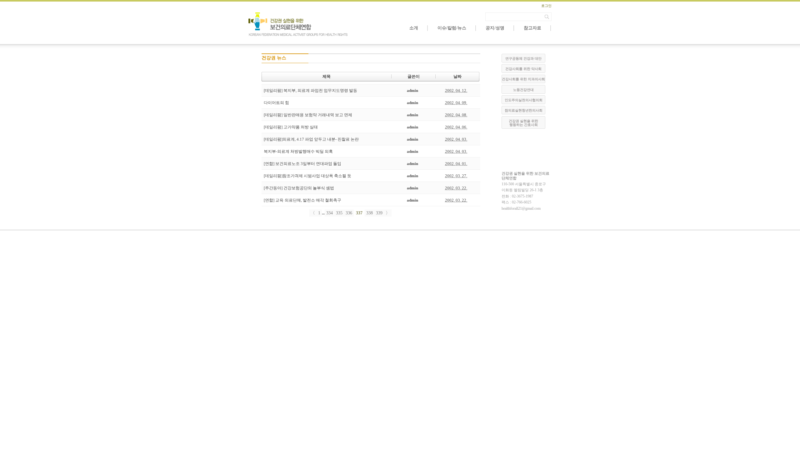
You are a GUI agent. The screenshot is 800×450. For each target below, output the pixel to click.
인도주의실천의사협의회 (523, 100)
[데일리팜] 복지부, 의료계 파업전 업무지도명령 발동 (310, 90)
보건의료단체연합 (298, 24)
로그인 (546, 6)
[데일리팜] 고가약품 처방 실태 (291, 127)
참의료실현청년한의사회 (523, 110)
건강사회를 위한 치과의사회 (523, 79)
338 (369, 213)
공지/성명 (495, 28)
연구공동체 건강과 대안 (523, 58)
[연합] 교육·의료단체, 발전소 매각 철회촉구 (302, 200)
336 (349, 213)
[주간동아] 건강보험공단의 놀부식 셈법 (299, 188)
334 (329, 213)
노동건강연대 (523, 90)
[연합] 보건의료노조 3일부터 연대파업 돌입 (302, 163)
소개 (413, 28)
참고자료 (532, 28)
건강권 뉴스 (274, 57)
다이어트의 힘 (276, 102)
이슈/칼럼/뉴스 (452, 28)
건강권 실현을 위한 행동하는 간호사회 (523, 123)
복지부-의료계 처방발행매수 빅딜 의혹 (298, 151)
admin (412, 90)
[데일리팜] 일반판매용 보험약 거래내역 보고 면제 (308, 114)
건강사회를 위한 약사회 (523, 69)
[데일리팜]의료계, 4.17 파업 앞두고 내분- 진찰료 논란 (311, 139)
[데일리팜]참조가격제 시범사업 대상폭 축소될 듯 (307, 175)
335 (339, 213)
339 (379, 213)
